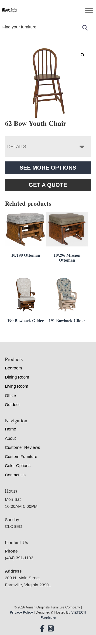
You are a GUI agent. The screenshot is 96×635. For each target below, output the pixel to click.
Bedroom (13, 368)
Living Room (16, 386)
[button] (83, 55)
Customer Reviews (22, 447)
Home (10, 429)
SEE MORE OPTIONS (48, 167)
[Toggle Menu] (89, 10)
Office (10, 395)
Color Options (18, 465)
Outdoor (12, 404)
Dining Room (17, 377)
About (10, 438)
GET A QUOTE (48, 185)
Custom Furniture (21, 456)
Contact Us (15, 475)
